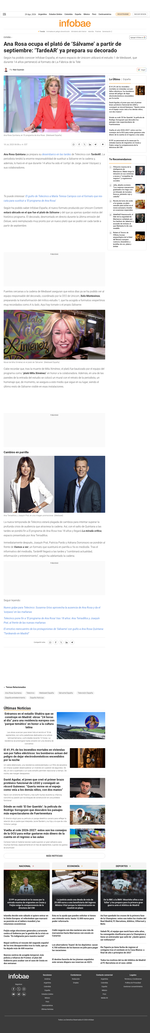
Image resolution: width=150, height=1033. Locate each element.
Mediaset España (46, 693)
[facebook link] (13, 989)
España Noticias (37, 698)
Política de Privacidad (133, 983)
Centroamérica (105, 14)
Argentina (42, 14)
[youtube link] (13, 994)
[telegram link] (19, 994)
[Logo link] (75, 23)
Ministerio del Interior (79, 31)
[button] (4, 14)
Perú (94, 14)
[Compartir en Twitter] (84, 144)
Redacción (76, 979)
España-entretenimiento (15, 698)
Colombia (69, 14)
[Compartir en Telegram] (95, 144)
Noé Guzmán (18, 70)
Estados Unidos (55, 14)
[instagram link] (24, 989)
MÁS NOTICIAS (54, 855)
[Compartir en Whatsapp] (73, 144)
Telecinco (30, 693)
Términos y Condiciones (133, 979)
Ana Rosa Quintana (13, 693)
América (47, 979)
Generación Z (107, 31)
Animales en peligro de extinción (58, 31)
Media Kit (104, 998)
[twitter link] (19, 989)
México (87, 14)
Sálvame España (66, 693)
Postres (98, 31)
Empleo (76, 983)
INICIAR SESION (140, 14)
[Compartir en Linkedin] (90, 144)
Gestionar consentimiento (133, 986)
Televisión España (85, 693)
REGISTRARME (123, 14)
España (78, 14)
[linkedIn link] (24, 994)
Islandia (91, 31)
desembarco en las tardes (56, 154)
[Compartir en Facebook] (79, 144)
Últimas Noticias (47, 1009)
